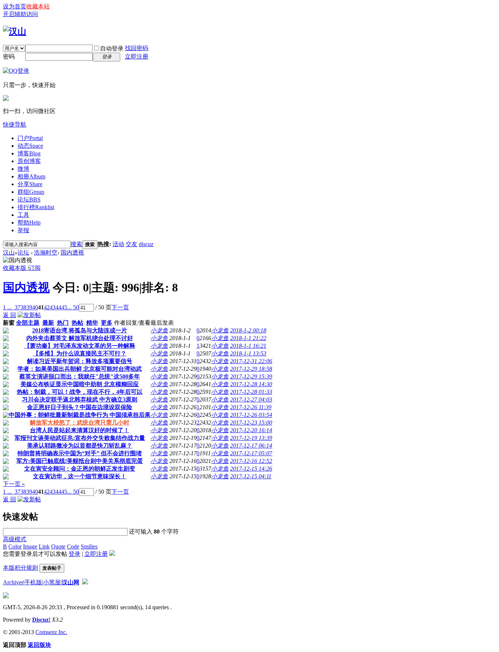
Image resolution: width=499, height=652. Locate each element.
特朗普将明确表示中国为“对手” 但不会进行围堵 (80, 453)
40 (35, 307)
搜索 (76, 244)
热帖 (77, 323)
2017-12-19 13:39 (251, 438)
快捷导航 (14, 124)
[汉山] (14, 31)
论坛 (29, 199)
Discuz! (41, 620)
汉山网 (70, 582)
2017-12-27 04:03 (251, 399)
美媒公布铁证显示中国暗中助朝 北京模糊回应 (79, 384)
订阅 (35, 268)
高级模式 (14, 539)
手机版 (33, 582)
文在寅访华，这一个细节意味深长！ (79, 476)
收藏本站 (38, 6)
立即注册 (136, 56)
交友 (131, 244)
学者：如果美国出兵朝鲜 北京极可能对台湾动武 (80, 369)
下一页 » (14, 484)
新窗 (9, 323)
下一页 (120, 307)
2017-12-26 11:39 (250, 407)
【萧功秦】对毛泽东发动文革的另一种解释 (79, 346)
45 (64, 307)
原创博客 (29, 161)
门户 (30, 138)
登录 (74, 554)
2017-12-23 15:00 (251, 422)
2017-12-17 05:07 (251, 453)
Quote (58, 546)
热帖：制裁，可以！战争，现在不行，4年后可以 (79, 392)
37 (17, 307)
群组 (31, 192)
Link (44, 546)
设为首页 (14, 6)
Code (73, 546)
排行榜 (36, 207)
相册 (31, 176)
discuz (146, 244)
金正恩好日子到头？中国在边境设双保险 (79, 407)
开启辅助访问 (20, 14)
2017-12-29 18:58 (251, 369)
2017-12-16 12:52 (251, 461)
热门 (63, 323)
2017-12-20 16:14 (251, 430)
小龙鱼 (159, 330)
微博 (23, 169)
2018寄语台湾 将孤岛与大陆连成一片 (79, 330)
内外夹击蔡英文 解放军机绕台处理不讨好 (79, 338)
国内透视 (72, 252)
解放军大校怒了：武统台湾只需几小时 (79, 422)
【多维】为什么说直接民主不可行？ (79, 353)
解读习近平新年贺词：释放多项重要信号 (79, 361)
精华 (92, 323)
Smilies (89, 546)
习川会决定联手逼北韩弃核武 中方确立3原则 (79, 399)
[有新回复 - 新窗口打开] (6, 331)
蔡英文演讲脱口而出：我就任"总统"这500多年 (79, 376)
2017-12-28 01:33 (251, 392)
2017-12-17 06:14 (251, 445)
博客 (29, 153)
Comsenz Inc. (51, 632)
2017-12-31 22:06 (251, 361)
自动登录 (111, 48)
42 (47, 307)
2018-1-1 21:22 (248, 338)
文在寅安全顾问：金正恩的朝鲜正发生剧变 (79, 469)
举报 (23, 230)
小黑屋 (52, 582)
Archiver (13, 582)
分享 (30, 184)
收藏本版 (15, 268)
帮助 (29, 222)
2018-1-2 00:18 (248, 330)
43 (53, 307)
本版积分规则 (20, 568)
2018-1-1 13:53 (248, 353)
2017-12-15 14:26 (251, 469)
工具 (23, 215)
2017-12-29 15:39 (251, 376)
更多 (107, 323)
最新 (48, 323)
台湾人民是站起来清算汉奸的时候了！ (79, 430)
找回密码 (136, 48)
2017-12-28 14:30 (251, 384)
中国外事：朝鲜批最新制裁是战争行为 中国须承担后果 (80, 415)
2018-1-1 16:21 (248, 346)
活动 (118, 244)
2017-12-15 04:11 (250, 476)
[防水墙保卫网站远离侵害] (85, 582)
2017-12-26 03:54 (251, 415)
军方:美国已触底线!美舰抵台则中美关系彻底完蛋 (79, 461)
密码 (9, 56)
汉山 (9, 252)
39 (29, 307)
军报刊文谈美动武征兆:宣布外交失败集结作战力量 (80, 438)
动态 (30, 146)
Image (30, 546)
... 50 (73, 307)
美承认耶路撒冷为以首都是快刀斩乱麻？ (79, 445)
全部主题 (27, 323)
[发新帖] (29, 315)
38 (23, 307)
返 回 (9, 315)
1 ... (7, 307)
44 (58, 307)
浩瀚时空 (45, 252)
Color (15, 546)
